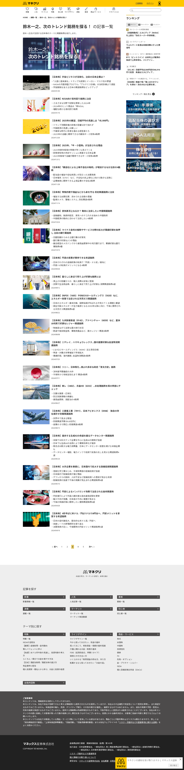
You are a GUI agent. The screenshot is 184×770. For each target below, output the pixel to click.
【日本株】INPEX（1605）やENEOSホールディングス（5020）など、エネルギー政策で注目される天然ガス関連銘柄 (85, 297)
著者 (120, 596)
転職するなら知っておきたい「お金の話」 (88, 663)
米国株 (120, 642)
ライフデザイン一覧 (78, 639)
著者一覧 (121, 601)
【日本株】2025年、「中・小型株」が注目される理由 (76, 145)
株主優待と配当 (29, 666)
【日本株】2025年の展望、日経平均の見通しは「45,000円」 (80, 120)
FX (118, 656)
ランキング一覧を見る (142, 94)
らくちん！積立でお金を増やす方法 (38, 659)
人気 (73, 596)
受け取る (173, 765)
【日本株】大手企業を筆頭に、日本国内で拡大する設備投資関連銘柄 (84, 466)
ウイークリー (145, 24)
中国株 (120, 645)
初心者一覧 (121, 613)
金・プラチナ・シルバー (127, 663)
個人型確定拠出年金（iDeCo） (130, 669)
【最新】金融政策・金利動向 (35, 645)
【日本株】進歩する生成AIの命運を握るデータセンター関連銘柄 (82, 435)
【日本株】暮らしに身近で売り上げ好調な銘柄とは (76, 276)
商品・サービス (125, 634)
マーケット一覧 (76, 613)
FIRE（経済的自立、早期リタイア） (85, 652)
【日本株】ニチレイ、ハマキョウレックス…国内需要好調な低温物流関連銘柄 (85, 344)
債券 (119, 652)
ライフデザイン (78, 634)
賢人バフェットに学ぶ (32, 649)
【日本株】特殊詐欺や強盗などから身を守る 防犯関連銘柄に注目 (82, 192)
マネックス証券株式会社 (89, 761)
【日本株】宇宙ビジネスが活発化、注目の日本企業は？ (78, 76)
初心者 (121, 608)
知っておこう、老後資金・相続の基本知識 (88, 645)
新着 (26, 596)
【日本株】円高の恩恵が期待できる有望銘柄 (72, 257)
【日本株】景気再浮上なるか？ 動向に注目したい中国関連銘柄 (81, 210)
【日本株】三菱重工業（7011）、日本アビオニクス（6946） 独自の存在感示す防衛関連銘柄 (85, 412)
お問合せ (113, 761)
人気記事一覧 (75, 601)
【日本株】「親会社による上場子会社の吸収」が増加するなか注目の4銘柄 (85, 169)
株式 (119, 639)
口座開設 (139, 3)
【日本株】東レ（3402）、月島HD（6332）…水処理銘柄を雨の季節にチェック (86, 387)
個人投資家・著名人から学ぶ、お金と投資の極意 (43, 669)
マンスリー (156, 24)
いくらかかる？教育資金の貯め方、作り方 (88, 659)
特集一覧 (26, 639)
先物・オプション (124, 659)
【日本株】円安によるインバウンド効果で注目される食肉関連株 (82, 491)
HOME (25, 17)
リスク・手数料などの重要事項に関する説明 (138, 722)
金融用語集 (29, 682)
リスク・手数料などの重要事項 (83, 753)
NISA (119, 666)
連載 (26, 608)
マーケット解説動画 (78, 617)
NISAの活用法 (29, 642)
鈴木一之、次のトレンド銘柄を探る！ (53, 17)
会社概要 (105, 761)
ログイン (150, 3)
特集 (26, 634)
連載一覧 (34, 17)
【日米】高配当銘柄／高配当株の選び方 (40, 662)
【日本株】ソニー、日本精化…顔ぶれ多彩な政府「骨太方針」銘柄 (83, 367)
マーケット (76, 608)
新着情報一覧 (28, 601)
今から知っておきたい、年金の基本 (85, 642)
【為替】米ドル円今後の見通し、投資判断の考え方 (43, 654)
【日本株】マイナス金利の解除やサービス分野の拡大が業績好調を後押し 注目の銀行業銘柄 (85, 231)
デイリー (133, 24)
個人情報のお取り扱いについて (83, 757)
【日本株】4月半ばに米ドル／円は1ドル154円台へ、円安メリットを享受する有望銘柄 (85, 515)
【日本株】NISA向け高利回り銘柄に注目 (71, 98)
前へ (56, 546)
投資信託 (121, 649)
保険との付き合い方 (78, 656)
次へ (91, 546)
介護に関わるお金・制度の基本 (83, 649)
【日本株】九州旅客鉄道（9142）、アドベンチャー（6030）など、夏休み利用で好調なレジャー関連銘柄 (85, 322)
